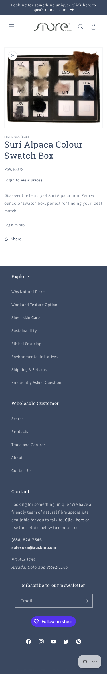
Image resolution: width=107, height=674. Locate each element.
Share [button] (16, 238)
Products (19, 431)
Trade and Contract (29, 444)
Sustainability (24, 330)
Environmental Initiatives (34, 356)
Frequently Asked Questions (37, 382)
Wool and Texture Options (35, 304)
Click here (74, 519)
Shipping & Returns (29, 369)
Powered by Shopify (75, 669)
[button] (11, 26)
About (17, 457)
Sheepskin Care (25, 317)
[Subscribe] (86, 601)
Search (17, 418)
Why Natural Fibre (28, 291)
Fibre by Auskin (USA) (44, 669)
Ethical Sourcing (26, 343)
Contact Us (21, 470)
